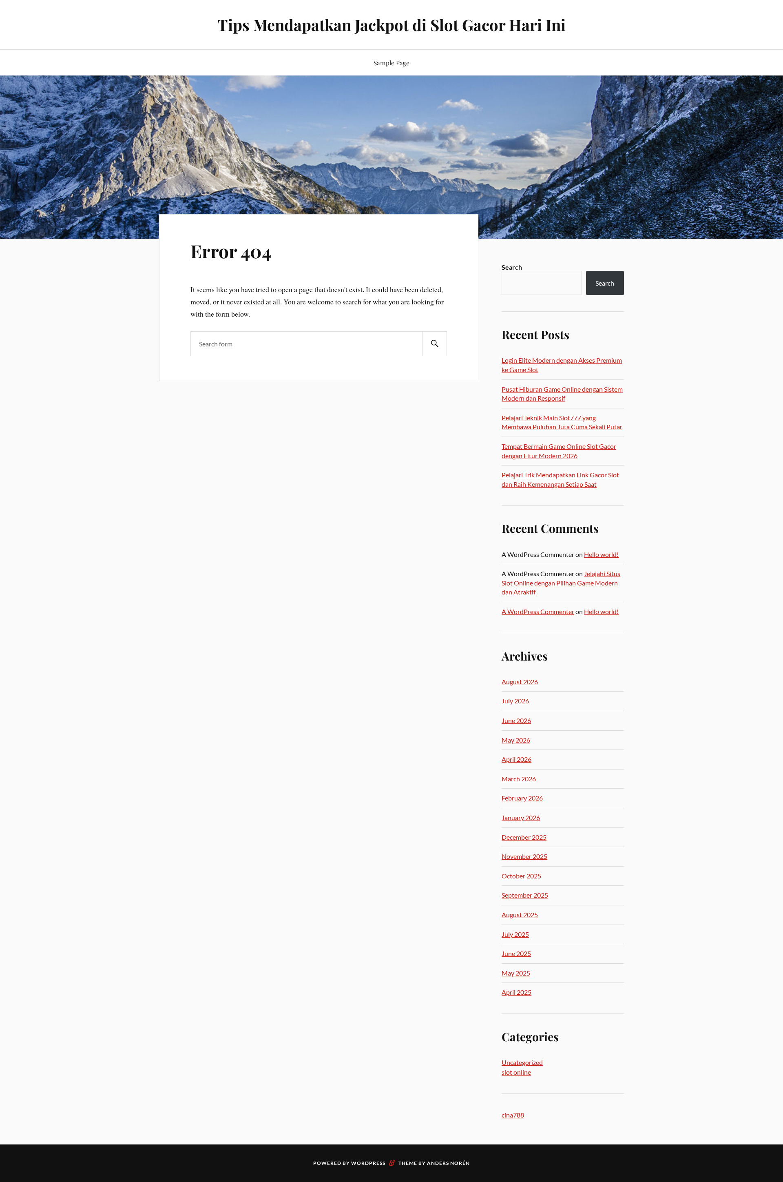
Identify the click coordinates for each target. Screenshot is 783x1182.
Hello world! (601, 554)
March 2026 (519, 779)
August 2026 (520, 681)
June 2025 (516, 953)
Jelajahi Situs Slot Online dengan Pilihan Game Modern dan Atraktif (561, 583)
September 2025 (525, 895)
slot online (516, 1072)
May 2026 (516, 740)
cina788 (513, 1115)
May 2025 (516, 973)
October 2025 (521, 876)
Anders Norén (448, 1163)
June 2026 (516, 720)
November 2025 (524, 856)
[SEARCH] (434, 343)
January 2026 (521, 817)
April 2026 (516, 759)
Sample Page (391, 62)
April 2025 (516, 992)
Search (512, 267)
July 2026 (515, 701)
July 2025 (515, 934)
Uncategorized (522, 1062)
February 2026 (522, 798)
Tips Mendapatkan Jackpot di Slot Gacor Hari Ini (391, 24)
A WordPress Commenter (538, 611)
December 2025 (524, 837)
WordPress (368, 1163)
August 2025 (520, 914)
